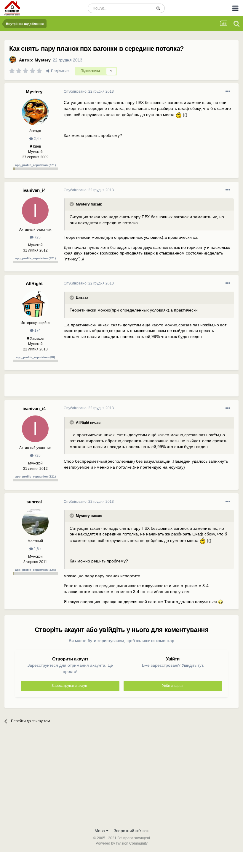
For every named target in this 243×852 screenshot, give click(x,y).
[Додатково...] (228, 91)
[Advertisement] (133, 387)
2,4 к (37, 139)
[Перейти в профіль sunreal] (35, 522)
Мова (100, 830)
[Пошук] (158, 8)
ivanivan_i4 (34, 190)
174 (37, 330)
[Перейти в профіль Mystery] (12, 59)
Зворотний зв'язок (131, 830)
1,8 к (37, 549)
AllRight (34, 283)
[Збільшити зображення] (179, 114)
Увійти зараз (172, 686)
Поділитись (59, 71)
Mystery (42, 60)
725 (37, 237)
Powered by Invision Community (122, 843)
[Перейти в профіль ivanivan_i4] (35, 210)
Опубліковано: (89, 91)
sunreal (34, 501)
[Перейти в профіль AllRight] (35, 303)
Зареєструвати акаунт (70, 686)
